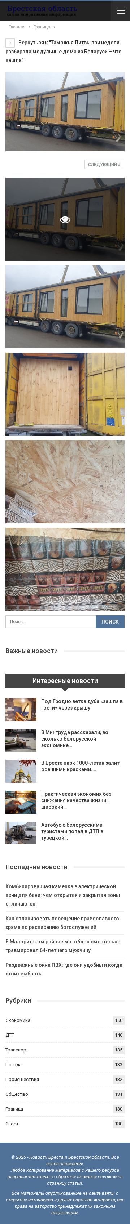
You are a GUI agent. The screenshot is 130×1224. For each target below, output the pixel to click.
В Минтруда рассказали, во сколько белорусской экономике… (74, 738)
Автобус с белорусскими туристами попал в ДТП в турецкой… (72, 831)
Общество (16, 1094)
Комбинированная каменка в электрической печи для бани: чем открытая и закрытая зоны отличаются (62, 895)
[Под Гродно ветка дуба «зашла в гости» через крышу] (20, 709)
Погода (13, 1064)
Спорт (12, 1123)
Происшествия (22, 1079)
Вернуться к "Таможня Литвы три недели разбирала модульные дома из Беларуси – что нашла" (63, 51)
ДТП (10, 1035)
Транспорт (17, 1050)
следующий (103, 164)
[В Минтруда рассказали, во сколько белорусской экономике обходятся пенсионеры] (20, 740)
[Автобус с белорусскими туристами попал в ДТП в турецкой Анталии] (20, 833)
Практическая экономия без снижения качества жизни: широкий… (76, 800)
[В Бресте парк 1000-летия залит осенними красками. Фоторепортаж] (20, 771)
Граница (14, 1109)
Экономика (17, 1020)
